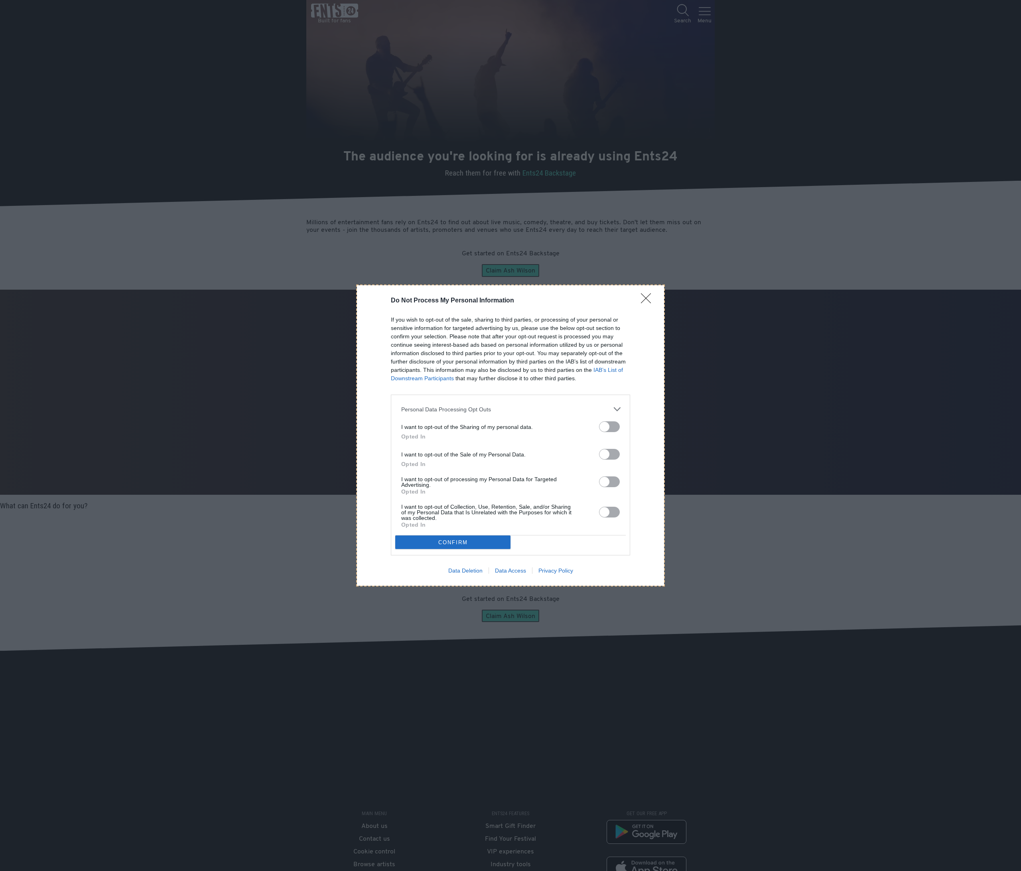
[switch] (609, 426)
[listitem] (510, 409)
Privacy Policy (555, 570)
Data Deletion (465, 570)
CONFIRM (453, 542)
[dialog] (510, 435)
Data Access (510, 570)
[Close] (648, 300)
